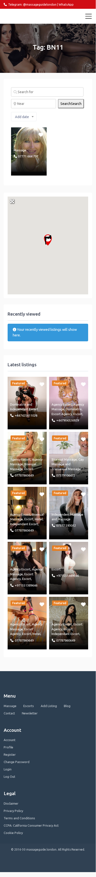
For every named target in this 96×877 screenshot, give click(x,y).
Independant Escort (24, 409)
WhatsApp (66, 4)
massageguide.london (25, 16)
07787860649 (24, 475)
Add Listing (49, 706)
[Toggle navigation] (89, 16)
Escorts (28, 706)
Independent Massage (67, 514)
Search (71, 104)
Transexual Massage (66, 469)
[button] (47, 240)
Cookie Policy (13, 832)
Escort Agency (62, 414)
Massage (20, 150)
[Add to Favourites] (41, 134)
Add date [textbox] (22, 117)
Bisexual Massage (64, 459)
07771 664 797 (28, 156)
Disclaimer (11, 803)
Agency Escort (62, 404)
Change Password (16, 762)
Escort (77, 414)
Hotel (39, 519)
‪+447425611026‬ (26, 415)
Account (9, 740)
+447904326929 (67, 420)
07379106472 (65, 475)
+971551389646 (26, 585)
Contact (9, 713)
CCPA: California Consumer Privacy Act (31, 825)
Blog (67, 706)
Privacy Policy (13, 810)
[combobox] (24, 116)
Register (10, 754)
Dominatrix (18, 404)
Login (8, 769)
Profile (8, 747)
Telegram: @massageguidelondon (32, 4)
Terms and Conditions (19, 818)
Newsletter (30, 713)
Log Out (9, 776)
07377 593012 (66, 525)
